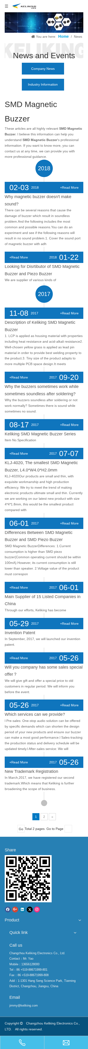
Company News (43, 69)
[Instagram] (37, 909)
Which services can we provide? (35, 714)
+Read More (69, 187)
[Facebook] (8, 909)
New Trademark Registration (31, 771)
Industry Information (43, 84)
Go (21, 829)
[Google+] (15, 909)
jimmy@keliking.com (23, 1005)
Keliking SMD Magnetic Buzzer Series (40, 434)
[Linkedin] (22, 909)
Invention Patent (20, 632)
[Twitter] (30, 909)
